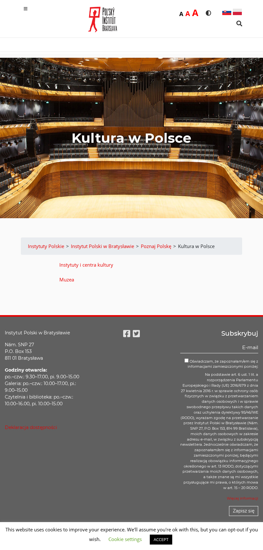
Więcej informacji (242, 498)
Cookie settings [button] (125, 539)
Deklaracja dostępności (31, 427)
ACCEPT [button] (161, 539)
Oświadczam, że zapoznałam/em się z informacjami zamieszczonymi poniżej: (223, 364)
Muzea (66, 279)
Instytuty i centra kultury (86, 265)
